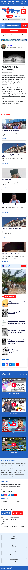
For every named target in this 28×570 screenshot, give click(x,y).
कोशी (12, 468)
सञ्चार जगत (11, 474)
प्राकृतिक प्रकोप (4, 472)
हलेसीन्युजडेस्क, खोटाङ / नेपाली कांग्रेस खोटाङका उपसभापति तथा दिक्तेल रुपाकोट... (16, 332)
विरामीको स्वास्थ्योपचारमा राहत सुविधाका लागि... (11, 228)
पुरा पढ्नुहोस (4, 138)
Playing (9, 16)
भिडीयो (16, 468)
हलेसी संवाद (3, 477)
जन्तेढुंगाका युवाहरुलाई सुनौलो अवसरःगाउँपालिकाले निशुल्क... (12, 155)
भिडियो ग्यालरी (5, 374)
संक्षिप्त (24, 470)
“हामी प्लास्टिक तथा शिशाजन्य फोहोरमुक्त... (10, 253)
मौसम (8, 470)
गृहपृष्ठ (2, 25)
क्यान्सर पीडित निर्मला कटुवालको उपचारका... (11, 130)
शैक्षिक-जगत (12, 470)
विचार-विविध (23, 463)
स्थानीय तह (3, 468)
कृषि (6, 463)
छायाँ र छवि (7, 266)
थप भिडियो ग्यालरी (21, 374)
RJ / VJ (4, 504)
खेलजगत (8, 468)
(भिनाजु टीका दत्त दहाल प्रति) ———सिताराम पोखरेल (16, 313)
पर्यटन (13, 463)
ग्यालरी (17, 504)
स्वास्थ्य (9, 463)
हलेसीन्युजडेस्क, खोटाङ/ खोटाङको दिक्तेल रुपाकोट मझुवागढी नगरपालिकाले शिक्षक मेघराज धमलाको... (17, 341)
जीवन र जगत (15, 465)
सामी (21, 472)
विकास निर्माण (21, 465)
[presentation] (22, 266)
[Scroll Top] (25, 567)
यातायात (20, 470)
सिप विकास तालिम (4, 474)
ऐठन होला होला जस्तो (14, 413)
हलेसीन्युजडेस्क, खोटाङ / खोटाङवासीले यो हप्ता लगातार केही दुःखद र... (17, 302)
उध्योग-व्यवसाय (16, 472)
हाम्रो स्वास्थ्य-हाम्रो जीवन (19, 474)
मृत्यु (16, 470)
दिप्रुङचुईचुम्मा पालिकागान (14, 393)
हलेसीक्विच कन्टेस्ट (18, 16)
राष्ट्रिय (19, 468)
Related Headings (10, 296)
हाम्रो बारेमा (4, 501)
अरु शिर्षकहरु (5, 114)
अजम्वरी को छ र (14, 433)
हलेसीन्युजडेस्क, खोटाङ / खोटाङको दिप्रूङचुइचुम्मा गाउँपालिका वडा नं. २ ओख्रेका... (16, 351)
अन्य (23, 25)
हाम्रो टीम (17, 501)
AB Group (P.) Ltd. (17, 568)
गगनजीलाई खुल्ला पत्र (6, 179)
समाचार (2, 463)
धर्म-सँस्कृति (18, 463)
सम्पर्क (3, 506)
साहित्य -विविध (3, 465)
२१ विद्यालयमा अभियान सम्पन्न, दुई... (9, 204)
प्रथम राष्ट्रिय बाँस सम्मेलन (12, 25)
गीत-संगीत (10, 472)
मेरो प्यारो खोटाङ (14, 452)
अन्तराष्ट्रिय (3, 470)
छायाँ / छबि (10, 465)
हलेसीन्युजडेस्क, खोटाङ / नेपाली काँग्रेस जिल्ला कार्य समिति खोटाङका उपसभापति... (17, 322)
